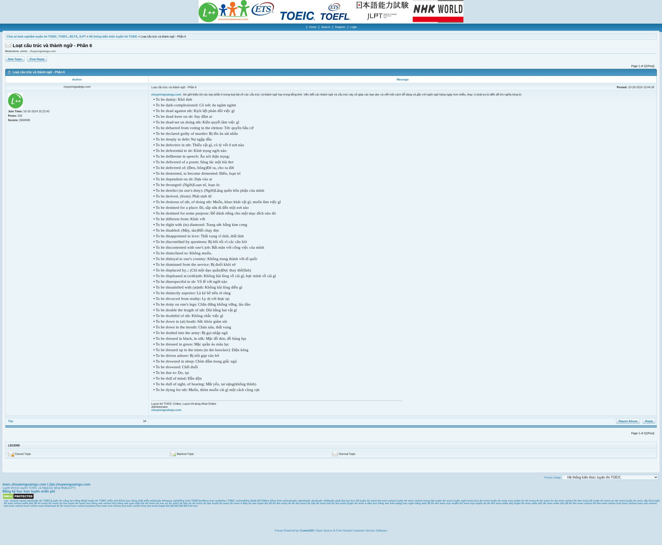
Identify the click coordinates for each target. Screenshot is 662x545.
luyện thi (160, 500)
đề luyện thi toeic (600, 500)
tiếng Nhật (250, 500)
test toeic (152, 506)
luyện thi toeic (368, 500)
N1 (167, 506)
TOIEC (195, 500)
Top (10, 421)
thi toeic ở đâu (238, 503)
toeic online (629, 503)
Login (353, 26)
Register (340, 26)
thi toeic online (387, 500)
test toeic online (13, 506)
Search (325, 26)
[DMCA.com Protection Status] (18, 498)
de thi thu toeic (297, 503)
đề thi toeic (40, 503)
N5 (185, 506)
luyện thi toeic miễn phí (528, 503)
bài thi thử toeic (336, 503)
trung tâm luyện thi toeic (437, 500)
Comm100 (306, 530)
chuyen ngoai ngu (21, 500)
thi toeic (53, 503)
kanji (162, 506)
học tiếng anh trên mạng (387, 503)
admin (24, 51)
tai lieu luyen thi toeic (72, 503)
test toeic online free (134, 506)
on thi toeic (618, 500)
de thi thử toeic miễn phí (498, 503)
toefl (202, 500)
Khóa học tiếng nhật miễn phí (136, 500)
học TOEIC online (232, 500)
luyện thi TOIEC (41, 500)
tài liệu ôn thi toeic (191, 503)
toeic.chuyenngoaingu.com (24, 484)
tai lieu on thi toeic (167, 503)
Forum (279, 530)
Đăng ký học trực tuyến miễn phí (29, 491)
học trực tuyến (213, 500)
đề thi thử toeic (278, 503)
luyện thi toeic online (409, 500)
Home (313, 26)
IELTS (260, 500)
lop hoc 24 (352, 500)
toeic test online (646, 503)
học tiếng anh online (98, 503)
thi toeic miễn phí (553, 503)
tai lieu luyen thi (258, 503)
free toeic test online (108, 506)
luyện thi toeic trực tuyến (505, 500)
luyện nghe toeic (463, 500)
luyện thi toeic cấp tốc (639, 500)
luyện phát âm (336, 500)
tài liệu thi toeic (316, 503)
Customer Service (363, 530)
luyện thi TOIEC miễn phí (103, 500)
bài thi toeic (148, 503)
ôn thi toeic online (562, 500)
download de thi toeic (57, 506)
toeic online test (33, 506)
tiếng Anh (184, 500)
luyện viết (322, 500)
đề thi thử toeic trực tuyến (442, 503)
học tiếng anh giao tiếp (126, 503)
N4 (180, 506)
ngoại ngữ (172, 500)
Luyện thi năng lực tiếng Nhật (69, 500)
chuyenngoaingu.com (43, 51)
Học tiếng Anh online (277, 500)
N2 (172, 506)
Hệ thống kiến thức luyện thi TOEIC (113, 36)
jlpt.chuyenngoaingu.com (70, 484)
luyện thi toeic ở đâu (359, 503)
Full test (193, 506)
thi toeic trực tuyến (471, 503)
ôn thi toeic (528, 500)
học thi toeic (482, 500)
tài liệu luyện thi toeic (216, 503)
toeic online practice (83, 506)
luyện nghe (297, 500)
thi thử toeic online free (607, 503)
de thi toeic (543, 500)
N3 (176, 506)
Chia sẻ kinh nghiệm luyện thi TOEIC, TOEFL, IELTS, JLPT (46, 36)
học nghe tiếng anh (414, 503)
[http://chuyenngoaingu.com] (331, 21)
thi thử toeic (581, 500)
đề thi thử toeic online (578, 503)
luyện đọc (310, 500)
